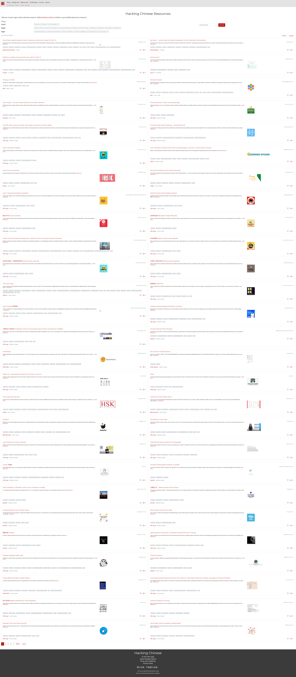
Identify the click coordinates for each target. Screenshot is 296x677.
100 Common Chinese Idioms (160, 351)
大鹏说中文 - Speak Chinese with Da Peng (164, 487)
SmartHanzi (7, 351)
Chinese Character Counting (160, 600)
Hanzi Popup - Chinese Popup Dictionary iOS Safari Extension (24, 102)
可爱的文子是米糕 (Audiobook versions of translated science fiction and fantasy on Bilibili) (33, 329)
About (47, 2)
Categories (15, 2)
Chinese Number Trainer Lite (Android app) (165, 102)
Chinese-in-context (39, 28)
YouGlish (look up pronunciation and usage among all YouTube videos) (27, 125)
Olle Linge (153, 118)
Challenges (33, 2)
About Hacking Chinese (148, 659)
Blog (8, 2)
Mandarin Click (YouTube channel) (15, 623)
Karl (151, 95)
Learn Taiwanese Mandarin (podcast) (15, 193)
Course (41, 2)
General (49, 28)
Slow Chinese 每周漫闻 (10, 306)
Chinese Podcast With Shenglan (161, 329)
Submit (17, 5)
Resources (24, 2)
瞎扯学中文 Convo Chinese (11, 215)
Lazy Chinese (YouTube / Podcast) (14, 442)
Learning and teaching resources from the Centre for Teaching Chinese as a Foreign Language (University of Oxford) (190, 578)
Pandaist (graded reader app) (13, 555)
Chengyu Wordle (8, 80)
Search (221, 25)
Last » (24, 644)
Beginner (46, 24)
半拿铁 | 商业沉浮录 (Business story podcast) (165, 261)
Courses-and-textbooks (40, 31)
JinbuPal (6, 419)
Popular (291, 35)
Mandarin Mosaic (156, 80)
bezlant (5, 72)
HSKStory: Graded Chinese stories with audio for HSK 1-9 (22, 57)
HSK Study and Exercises (11, 397)
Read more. (5, 44)
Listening (76, 28)
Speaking (102, 28)
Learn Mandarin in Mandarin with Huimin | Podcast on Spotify (24, 487)
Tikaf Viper (6, 367)
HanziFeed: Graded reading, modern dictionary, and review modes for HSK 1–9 (29, 40)
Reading (94, 28)
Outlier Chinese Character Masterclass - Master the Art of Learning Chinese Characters (32, 238)
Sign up (27, 5)
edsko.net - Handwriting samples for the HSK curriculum (22, 374)
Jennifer (152, 480)
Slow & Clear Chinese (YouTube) (161, 510)
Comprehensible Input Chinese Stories (16, 510)
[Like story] (140, 50)
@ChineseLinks (47, 17)
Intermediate (54, 24)
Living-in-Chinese (85, 28)
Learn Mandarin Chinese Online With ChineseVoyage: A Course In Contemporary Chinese (180, 148)
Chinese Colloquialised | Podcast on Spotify (165, 465)
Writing (118, 28)
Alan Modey (6, 593)
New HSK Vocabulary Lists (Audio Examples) (165, 170)
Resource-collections (69, 31)
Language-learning (65, 28)
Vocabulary (110, 28)
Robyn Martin (154, 367)
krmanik (5, 118)
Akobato (152, 339)
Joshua (5, 186)
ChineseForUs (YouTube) (158, 419)
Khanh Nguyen (154, 50)
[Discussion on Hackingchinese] (144, 50)
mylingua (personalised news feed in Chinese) (166, 306)
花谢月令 (5, 295)
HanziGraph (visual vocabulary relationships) (165, 623)
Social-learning (92, 31)
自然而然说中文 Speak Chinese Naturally (163, 215)
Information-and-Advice (55, 31)
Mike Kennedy (154, 412)
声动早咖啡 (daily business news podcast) (164, 238)
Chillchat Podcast (156, 555)
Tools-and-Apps (103, 31)
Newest (284, 35)
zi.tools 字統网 (7, 465)
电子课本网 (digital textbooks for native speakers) (19, 600)
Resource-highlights (81, 31)
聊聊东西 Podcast (8, 532)
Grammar (56, 28)
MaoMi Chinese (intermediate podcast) (163, 193)
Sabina (152, 186)
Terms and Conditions (148, 661)
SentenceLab (154, 57)
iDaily (152, 374)
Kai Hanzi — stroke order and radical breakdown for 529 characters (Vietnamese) (178, 40)
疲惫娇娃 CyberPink (156, 283)
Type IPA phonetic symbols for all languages (165, 442)
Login (22, 5)
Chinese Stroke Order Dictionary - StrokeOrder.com (167, 125)
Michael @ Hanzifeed (9, 50)
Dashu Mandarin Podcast (11, 148)
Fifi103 (152, 161)
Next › (18, 644)
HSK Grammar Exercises (11, 170)
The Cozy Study (8, 283)
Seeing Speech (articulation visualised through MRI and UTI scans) (173, 532)
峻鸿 (4, 88)
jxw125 (152, 72)
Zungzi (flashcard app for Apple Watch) (16, 578)
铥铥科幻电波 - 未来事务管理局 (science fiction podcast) (21, 261)
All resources (10, 5)
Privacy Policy (148, 663)
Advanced (37, 24)
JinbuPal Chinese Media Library (161, 397)
